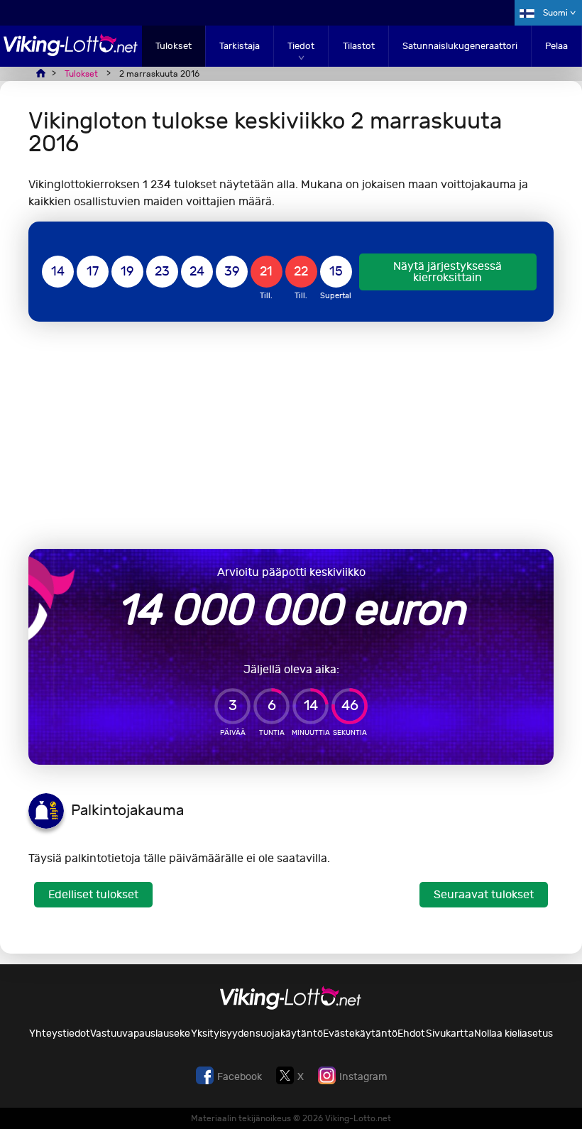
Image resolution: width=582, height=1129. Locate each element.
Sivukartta (450, 1033)
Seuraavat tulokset (484, 894)
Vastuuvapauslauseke (140, 1033)
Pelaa (556, 45)
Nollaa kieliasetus (513, 1033)
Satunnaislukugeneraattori (459, 45)
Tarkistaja (239, 45)
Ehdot (411, 1033)
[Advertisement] (291, 435)
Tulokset (173, 45)
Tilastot (359, 45)
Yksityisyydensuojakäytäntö (257, 1033)
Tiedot (300, 45)
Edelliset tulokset (93, 894)
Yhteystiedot (59, 1033)
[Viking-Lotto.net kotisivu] (71, 52)
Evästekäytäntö (360, 1033)
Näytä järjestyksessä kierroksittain (447, 271)
